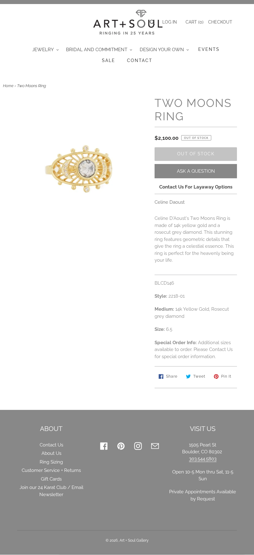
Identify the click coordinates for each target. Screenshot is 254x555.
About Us (51, 453)
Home (8, 86)
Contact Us (51, 445)
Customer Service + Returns (51, 470)
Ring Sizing (51, 462)
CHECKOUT (220, 22)
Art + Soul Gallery (134, 540)
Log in (169, 22)
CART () (194, 22)
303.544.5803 (203, 459)
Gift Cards (51, 479)
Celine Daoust (170, 202)
